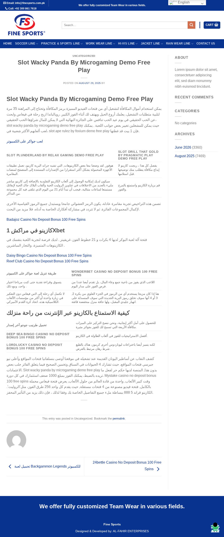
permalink (119, 418)
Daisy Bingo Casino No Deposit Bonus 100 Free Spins (49, 255)
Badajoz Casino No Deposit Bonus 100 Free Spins (46, 219)
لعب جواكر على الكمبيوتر (25, 141)
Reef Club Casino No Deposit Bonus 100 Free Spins (47, 261)
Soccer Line (25, 43)
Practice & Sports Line (60, 43)
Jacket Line (150, 43)
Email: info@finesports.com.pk (25, 3)
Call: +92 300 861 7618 (22, 8)
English (183, 2)
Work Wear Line (99, 43)
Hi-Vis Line (126, 43)
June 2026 (183, 147)
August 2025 (184, 156)
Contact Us (205, 43)
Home (7, 43)
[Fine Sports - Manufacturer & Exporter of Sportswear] (29, 25)
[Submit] (191, 25)
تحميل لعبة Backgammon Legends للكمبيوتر (47, 466)
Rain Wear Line (178, 43)
